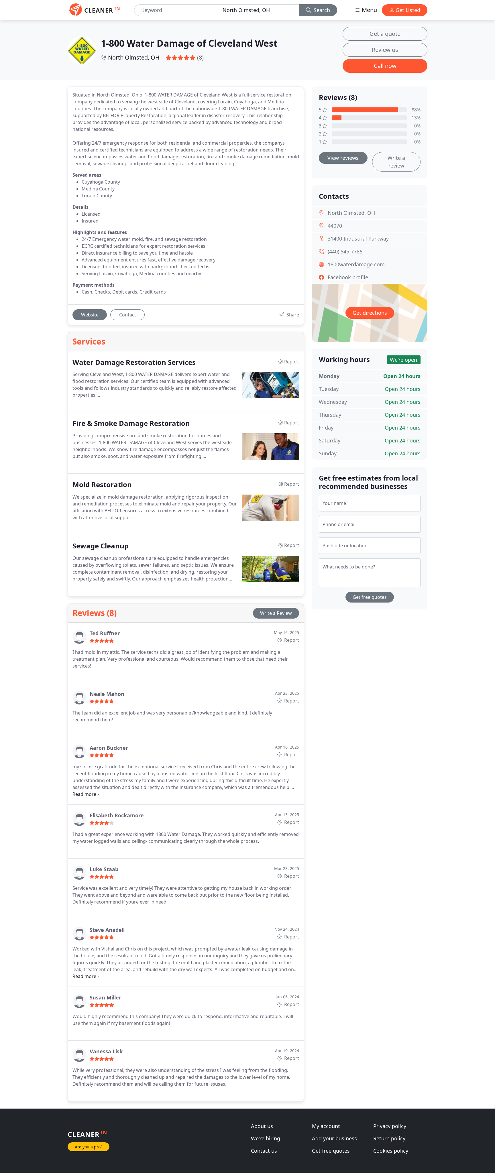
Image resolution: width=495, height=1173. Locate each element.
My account (326, 1126)
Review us (385, 50)
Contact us (264, 1150)
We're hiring (265, 1138)
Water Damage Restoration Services (134, 362)
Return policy (389, 1138)
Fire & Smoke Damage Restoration (131, 423)
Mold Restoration (102, 485)
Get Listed (407, 10)
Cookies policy (390, 1150)
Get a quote (385, 34)
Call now (385, 66)
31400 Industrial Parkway (358, 238)
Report (291, 640)
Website (90, 315)
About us (262, 1126)
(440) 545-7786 (345, 251)
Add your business (334, 1138)
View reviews (343, 157)
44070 (335, 225)
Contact (127, 315)
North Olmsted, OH (134, 57)
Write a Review (276, 613)
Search (321, 10)
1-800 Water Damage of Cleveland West (189, 43)
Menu (368, 10)
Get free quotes (370, 597)
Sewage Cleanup (100, 546)
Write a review (396, 161)
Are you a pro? (88, 1147)
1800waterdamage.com (356, 264)
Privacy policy (389, 1126)
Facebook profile (348, 277)
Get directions (370, 312)
